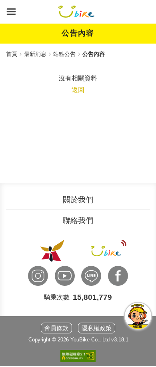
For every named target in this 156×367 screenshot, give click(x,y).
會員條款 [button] (56, 328)
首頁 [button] (11, 54)
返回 (78, 89)
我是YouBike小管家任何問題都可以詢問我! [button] (138, 316)
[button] (11, 11)
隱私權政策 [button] (97, 328)
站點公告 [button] (64, 54)
